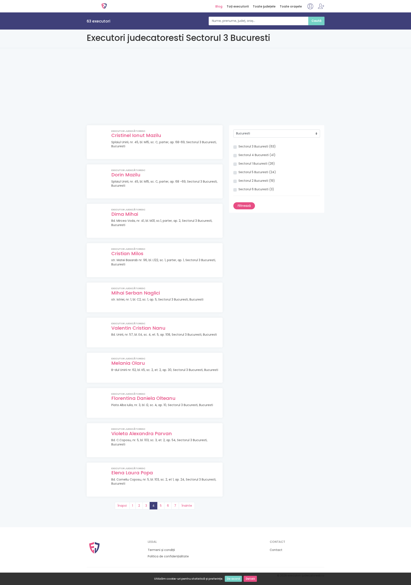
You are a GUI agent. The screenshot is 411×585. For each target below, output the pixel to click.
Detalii (250, 579)
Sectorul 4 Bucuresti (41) (256, 155)
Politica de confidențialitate (168, 556)
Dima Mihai (124, 214)
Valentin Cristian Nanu (138, 328)
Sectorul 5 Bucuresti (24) (257, 172)
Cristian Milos (127, 253)
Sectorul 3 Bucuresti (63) (257, 146)
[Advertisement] (205, 93)
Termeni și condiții (161, 550)
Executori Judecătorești (104, 6)
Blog (218, 6)
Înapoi (122, 505)
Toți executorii (238, 6)
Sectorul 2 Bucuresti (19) (256, 181)
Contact (276, 550)
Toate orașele (291, 6)
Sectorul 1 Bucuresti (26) (256, 164)
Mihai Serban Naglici (135, 293)
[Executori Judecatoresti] (94, 547)
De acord (233, 579)
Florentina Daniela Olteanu (143, 398)
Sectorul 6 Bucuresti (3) (256, 189)
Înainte (187, 505)
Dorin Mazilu (125, 174)
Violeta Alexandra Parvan (141, 433)
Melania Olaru (128, 363)
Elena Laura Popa (132, 472)
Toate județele (264, 6)
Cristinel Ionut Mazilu (136, 135)
